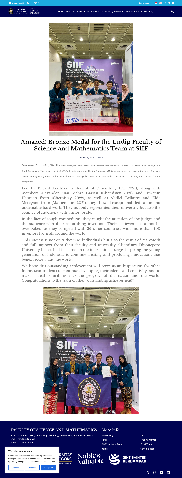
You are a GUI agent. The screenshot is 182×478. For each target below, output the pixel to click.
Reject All (32, 468)
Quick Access (144, 3)
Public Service (132, 11)
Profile (69, 11)
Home (60, 11)
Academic (81, 11)
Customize (16, 468)
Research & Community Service (106, 11)
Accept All (48, 468)
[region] (32, 460)
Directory (148, 11)
